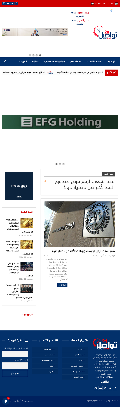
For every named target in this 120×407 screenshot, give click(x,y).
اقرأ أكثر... (62, 285)
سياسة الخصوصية (77, 365)
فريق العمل (79, 354)
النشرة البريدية (78, 371)
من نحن (81, 349)
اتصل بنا (81, 360)
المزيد (24, 61)
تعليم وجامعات (48, 360)
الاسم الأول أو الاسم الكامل (16, 348)
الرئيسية (111, 61)
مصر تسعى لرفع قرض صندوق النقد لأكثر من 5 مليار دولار (83, 251)
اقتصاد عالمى (95, 61)
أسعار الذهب (79, 377)
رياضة (51, 365)
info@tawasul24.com (105, 377)
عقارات (35, 61)
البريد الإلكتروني (21, 360)
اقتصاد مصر (75, 61)
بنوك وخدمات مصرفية (54, 61)
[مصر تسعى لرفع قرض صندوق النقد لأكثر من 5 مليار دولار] (79, 224)
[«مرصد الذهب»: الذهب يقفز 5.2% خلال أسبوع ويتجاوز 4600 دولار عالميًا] (26, 223)
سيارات (51, 371)
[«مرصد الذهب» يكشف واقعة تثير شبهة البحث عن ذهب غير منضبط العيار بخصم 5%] (26, 244)
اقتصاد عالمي (48, 349)
